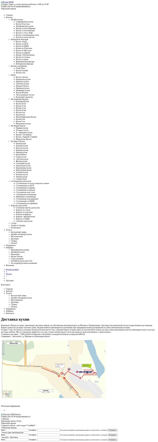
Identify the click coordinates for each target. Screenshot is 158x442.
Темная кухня (21, 177)
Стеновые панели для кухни (28, 208)
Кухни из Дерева (23, 53)
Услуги (9, 230)
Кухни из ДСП (22, 44)
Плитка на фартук (23, 214)
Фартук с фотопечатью (25, 217)
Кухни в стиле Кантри (25, 31)
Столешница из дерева (25, 188)
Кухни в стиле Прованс (26, 28)
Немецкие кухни (23, 90)
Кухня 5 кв (20, 121)
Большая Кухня (22, 101)
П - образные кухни (24, 132)
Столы (13, 223)
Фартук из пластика (24, 212)
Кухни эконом (22, 77)
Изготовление (17, 236)
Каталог (9, 17)
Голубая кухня (22, 172)
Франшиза (15, 254)
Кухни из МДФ (22, 46)
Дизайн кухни (17, 19)
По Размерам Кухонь (19, 99)
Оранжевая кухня (23, 166)
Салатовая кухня (23, 163)
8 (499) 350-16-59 (8, 6)
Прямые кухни (22, 128)
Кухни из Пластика (24, 48)
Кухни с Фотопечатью (25, 55)
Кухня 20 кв (21, 104)
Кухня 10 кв (21, 110)
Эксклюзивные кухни (25, 95)
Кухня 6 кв (20, 119)
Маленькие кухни (23, 124)
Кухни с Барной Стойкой (26, 137)
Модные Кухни (22, 86)
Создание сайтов (8, 425)
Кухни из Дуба (22, 59)
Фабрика (9, 248)
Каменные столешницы (26, 197)
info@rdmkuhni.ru (23, 6)
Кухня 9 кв (20, 112)
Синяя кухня (21, 179)
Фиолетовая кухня (23, 170)
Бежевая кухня (22, 150)
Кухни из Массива (23, 50)
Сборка (14, 241)
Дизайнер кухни (18, 252)
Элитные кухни (22, 84)
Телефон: (33, 430)
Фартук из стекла (23, 210)
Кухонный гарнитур (24, 97)
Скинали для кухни (24, 221)
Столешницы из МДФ (25, 201)
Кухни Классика (23, 24)
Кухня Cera (20, 73)
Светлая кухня (22, 159)
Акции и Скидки (18, 225)
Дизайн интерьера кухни (21, 234)
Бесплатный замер (18, 232)
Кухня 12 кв (21, 108)
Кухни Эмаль (21, 42)
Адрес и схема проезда (18, 4)
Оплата (14, 243)
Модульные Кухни (23, 139)
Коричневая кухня (23, 168)
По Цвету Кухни (18, 141)
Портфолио (11, 245)
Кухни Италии (22, 93)
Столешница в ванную (25, 190)
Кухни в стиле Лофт (24, 33)
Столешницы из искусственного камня (32, 183)
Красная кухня (22, 148)
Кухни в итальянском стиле (27, 35)
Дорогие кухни (22, 81)
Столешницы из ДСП (25, 186)
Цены (13, 75)
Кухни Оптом (16, 256)
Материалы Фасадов (19, 39)
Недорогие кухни (23, 79)
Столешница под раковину (27, 199)
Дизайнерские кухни (24, 26)
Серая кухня (21, 157)
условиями (103, 430)
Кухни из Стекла (23, 57)
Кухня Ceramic (22, 70)
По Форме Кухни (18, 126)
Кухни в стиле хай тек (25, 37)
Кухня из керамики (19, 66)
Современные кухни (24, 22)
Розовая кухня (22, 174)
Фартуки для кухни (19, 205)
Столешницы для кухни (21, 181)
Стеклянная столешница (26, 194)
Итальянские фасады (24, 64)
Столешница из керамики (27, 203)
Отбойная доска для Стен (21, 261)
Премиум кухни (22, 88)
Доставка (15, 239)
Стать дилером (17, 259)
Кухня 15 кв (21, 106)
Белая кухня (21, 143)
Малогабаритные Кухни (26, 117)
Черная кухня (21, 152)
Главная (9, 15)
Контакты (10, 265)
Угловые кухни (22, 130)
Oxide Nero (20, 68)
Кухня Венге (21, 155)
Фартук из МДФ (23, 219)
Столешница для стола (25, 192)
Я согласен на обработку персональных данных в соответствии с (83, 430)
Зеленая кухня (22, 146)
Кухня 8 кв (20, 115)
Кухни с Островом (23, 135)
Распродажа (16, 228)
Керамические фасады (25, 62)
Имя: (3, 430)
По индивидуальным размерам (24, 263)
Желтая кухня (21, 161)
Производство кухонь (20, 250)
